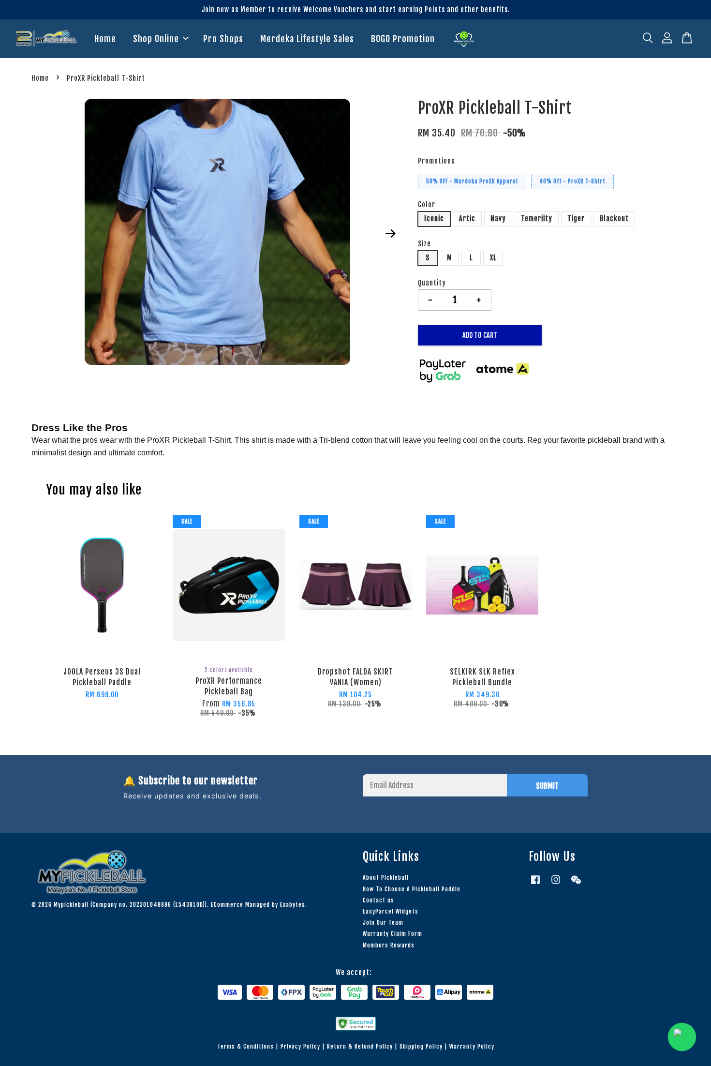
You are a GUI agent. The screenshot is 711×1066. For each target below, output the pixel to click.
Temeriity (536, 218)
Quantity (432, 283)
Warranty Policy (471, 1046)
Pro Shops (223, 38)
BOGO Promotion (403, 38)
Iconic (434, 218)
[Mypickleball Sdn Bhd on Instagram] (556, 884)
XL (493, 258)
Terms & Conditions (245, 1046)
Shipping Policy (421, 1046)
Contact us (378, 900)
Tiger (576, 218)
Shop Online (156, 38)
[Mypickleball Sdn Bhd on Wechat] (576, 884)
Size (424, 244)
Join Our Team (383, 922)
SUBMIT (547, 786)
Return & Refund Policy (360, 1046)
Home (105, 38)
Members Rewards (389, 945)
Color (426, 204)
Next (390, 234)
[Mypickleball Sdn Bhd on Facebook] (535, 884)
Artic (467, 218)
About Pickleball (386, 877)
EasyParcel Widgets (390, 911)
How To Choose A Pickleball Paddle (411, 889)
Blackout (614, 218)
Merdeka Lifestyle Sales (307, 38)
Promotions (436, 161)
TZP (463, 39)
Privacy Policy (300, 1046)
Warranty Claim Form (392, 933)
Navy (498, 218)
